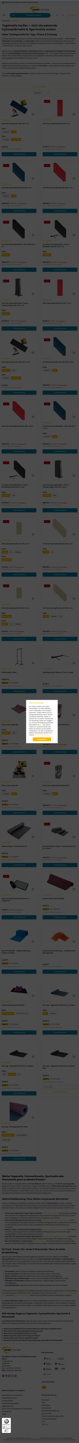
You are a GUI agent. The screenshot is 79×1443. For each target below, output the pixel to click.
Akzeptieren (41, 739)
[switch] (6, 1431)
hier (41, 725)
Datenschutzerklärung (41, 735)
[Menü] (10, 1419)
